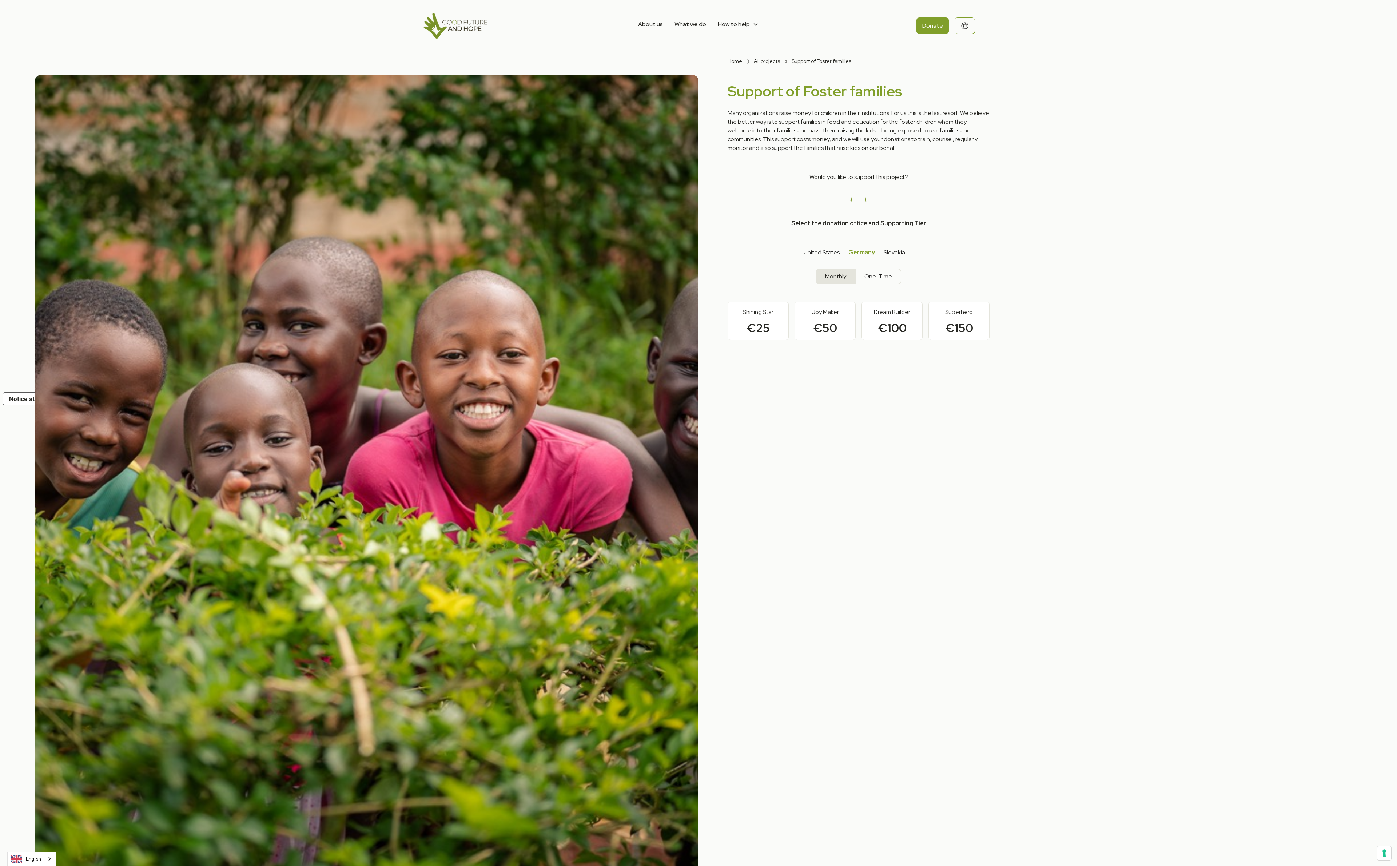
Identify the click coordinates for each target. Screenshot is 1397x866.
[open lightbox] (349, 214)
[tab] (822, 252)
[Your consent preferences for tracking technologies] (1384, 853)
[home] (480, 26)
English (33, 859)
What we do (690, 24)
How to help (734, 24)
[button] (738, 24)
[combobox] (31, 859)
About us (650, 24)
